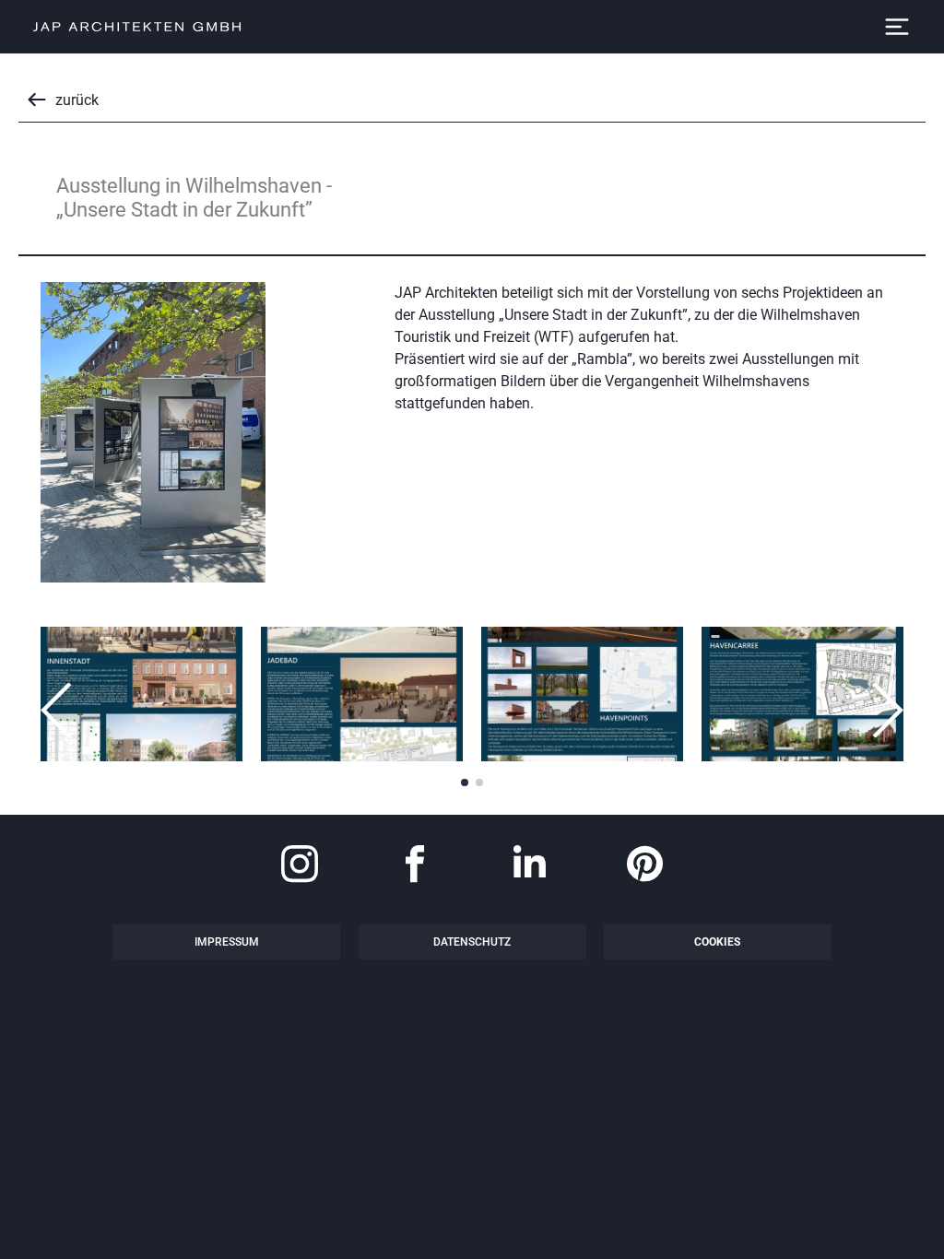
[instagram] (299, 866)
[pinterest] (645, 866)
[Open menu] (897, 27)
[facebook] (414, 866)
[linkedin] (530, 866)
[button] (59, 710)
